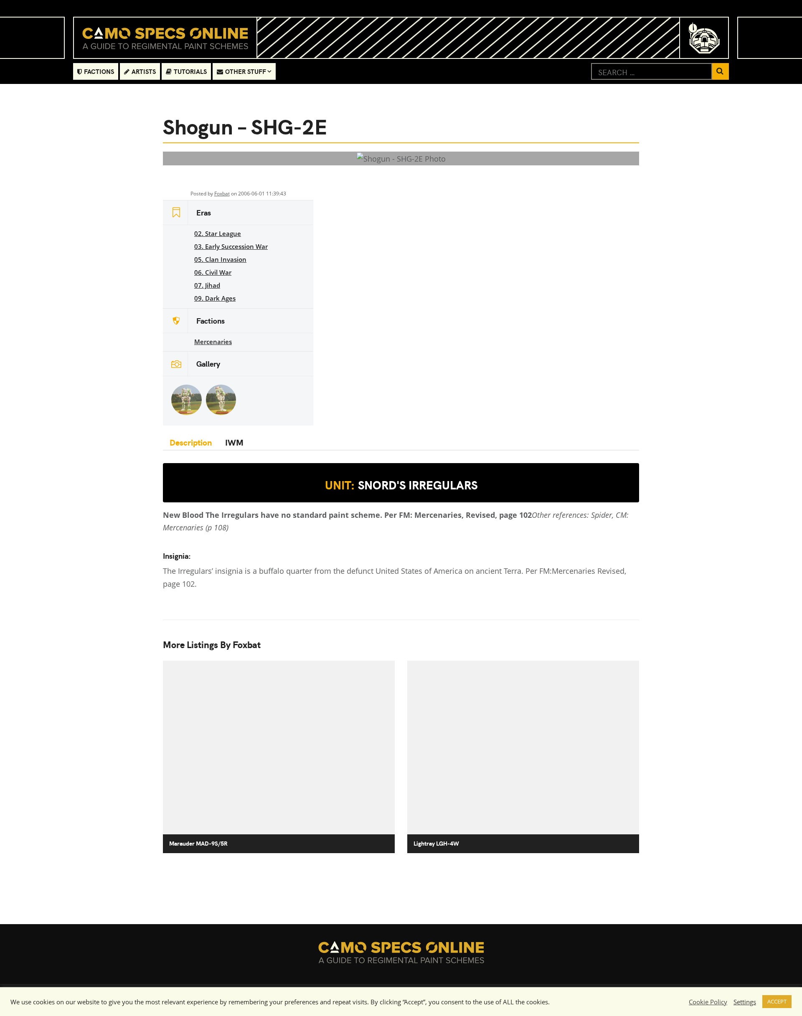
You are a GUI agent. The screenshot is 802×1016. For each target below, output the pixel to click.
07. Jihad (207, 285)
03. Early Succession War (231, 246)
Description (191, 442)
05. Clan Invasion (220, 259)
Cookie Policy (708, 1002)
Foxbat (222, 193)
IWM (234, 442)
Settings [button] (744, 1002)
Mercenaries (213, 341)
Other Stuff (245, 71)
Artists (144, 71)
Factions (99, 71)
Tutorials (190, 71)
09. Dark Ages (215, 298)
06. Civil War (212, 272)
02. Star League (217, 233)
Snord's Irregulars (401, 485)
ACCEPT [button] (777, 1001)
